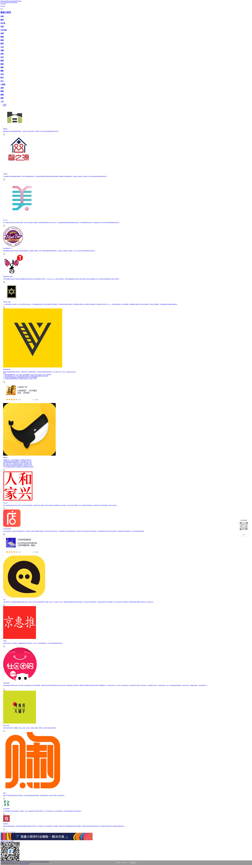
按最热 (4, 105)
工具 (2, 47)
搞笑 (2, 67)
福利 (2, 98)
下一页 (13, 832)
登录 (2, 6)
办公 (2, 81)
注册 (4, 6)
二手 (2, 101)
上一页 (2, 832)
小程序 (4, 2)
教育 (2, 43)
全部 (2, 16)
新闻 (2, 60)
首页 (2, 2)
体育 (2, 54)
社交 (2, 57)
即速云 (20, 1)
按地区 (7, 2)
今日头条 (4, 30)
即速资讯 (11, 1)
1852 (11, 832)
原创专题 (15, 2)
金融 (2, 50)
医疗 (2, 77)
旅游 (2, 40)
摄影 (2, 71)
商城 (2, 94)
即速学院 (16, 1)
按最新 (4, 104)
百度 (2, 26)
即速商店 (7, 1)
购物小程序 (6, 12)
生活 (2, 74)
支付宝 (3, 23)
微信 (2, 20)
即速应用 (3, 1)
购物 (2, 37)
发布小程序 (3, 3)
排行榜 (11, 2)
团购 (2, 91)
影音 (2, 64)
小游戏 (3, 84)
